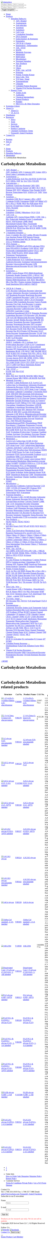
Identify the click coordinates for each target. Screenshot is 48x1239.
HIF (18, 181)
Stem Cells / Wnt (22, 77)
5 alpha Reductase (21, 383)
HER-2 (13, 181)
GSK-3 (20, 589)
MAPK (19, 50)
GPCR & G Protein (23, 43)
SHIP (8, 475)
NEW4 (8, 522)
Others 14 (10, 542)
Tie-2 (20, 582)
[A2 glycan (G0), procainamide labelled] (8, 745)
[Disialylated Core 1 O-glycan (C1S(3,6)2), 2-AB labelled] (8, 974)
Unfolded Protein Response (26, 86)
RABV (43, 190)
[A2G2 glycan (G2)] (8, 765)
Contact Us (10, 135)
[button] (18, 170)
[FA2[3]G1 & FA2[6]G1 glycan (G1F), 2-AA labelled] (8, 1045)
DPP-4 (8, 562)
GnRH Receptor (28, 309)
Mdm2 (41, 201)
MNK (25, 378)
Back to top (15, 1232)
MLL (8, 282)
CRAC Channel (12, 617)
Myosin (34, 239)
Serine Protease (12, 566)
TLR (28, 360)
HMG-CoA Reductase (24, 457)
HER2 (14, 578)
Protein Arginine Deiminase (29, 282)
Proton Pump (18, 632)
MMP (29, 416)
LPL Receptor (40, 315)
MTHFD (35, 416)
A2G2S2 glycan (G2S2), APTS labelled (29, 831)
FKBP (31, 201)
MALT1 (43, 526)
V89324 (18, 858)
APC (16, 217)
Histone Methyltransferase (16, 280)
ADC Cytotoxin (24, 172)
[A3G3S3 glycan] (8, 859)
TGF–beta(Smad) (35, 594)
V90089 (18, 702)
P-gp (36, 628)
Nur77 (26, 226)
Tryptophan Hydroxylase (20, 432)
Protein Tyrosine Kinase (25, 75)
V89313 (18, 997)
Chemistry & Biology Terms (22, 131)
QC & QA (15, 113)
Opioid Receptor (12, 327)
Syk (25, 181)
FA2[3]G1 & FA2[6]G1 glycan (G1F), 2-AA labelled (29, 1042)
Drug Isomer (25, 544)
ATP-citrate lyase (12, 445)
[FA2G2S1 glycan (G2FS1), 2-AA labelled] (8, 1124)
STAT (21, 371)
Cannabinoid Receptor (20, 297)
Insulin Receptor (30, 578)
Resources (10, 117)
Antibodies (20, 95)
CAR (22, 445)
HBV (34, 188)
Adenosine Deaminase (37, 385)
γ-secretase (42, 517)
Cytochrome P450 (40, 392)
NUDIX (15, 553)
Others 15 (18, 542)
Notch (40, 510)
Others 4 (37, 535)
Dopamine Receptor (22, 504)
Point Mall (15, 126)
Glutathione (10, 457)
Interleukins (10, 351)
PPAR (19, 228)
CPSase (9, 450)
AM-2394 (27, 946)
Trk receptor (27, 582)
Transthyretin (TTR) (20, 517)
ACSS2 (35, 441)
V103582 (19, 783)
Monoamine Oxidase (21, 510)
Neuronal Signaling (23, 61)
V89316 (18, 742)
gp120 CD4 (31, 533)
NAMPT (14, 463)
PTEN (20, 555)
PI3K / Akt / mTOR (23, 70)
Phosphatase (27, 421)
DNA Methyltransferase (33, 273)
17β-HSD (32, 436)
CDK (38, 217)
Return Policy (11, 1178)
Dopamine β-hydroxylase (32, 396)
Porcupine (35, 591)
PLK (14, 228)
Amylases (16, 434)
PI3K (40, 553)
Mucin (22, 365)
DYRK (9, 575)
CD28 (26, 344)
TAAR (39, 333)
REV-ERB (10, 430)
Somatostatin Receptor (27, 333)
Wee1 (20, 230)
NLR (8, 353)
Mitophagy (26, 212)
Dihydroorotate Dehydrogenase (31, 394)
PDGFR (9, 580)
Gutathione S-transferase (15, 407)
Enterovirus (10, 188)
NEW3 (27, 522)
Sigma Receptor (12, 333)
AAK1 (21, 497)
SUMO (9, 641)
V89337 (18, 831)
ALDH (26, 387)
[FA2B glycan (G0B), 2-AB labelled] (8, 1097)
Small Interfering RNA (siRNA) (18, 284)
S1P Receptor (32, 331)
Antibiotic (10, 185)
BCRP (26, 612)
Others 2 (23, 535)
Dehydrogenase (35, 450)
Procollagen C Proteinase (15, 425)
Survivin (9, 206)
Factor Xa (34, 401)
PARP (14, 253)
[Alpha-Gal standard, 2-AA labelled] (8, 924)
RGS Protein (22, 331)
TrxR (8, 432)
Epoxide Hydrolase (22, 401)
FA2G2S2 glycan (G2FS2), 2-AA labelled (29, 1149)
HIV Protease (38, 409)
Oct (24, 591)
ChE (7, 504)
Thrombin (41, 430)
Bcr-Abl (28, 179)
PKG (34, 329)
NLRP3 (13, 353)
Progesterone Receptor (15, 655)
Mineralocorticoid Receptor (16, 266)
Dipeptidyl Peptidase (14, 396)
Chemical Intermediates (25, 97)
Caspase (27, 199)
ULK (38, 212)
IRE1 (42, 646)
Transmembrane (22, 81)
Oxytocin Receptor (37, 327)
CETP (36, 448)
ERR (24, 652)
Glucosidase (10, 405)
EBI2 (15, 302)
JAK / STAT (21, 48)
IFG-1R (21, 578)
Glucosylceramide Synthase (30, 454)
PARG (8, 253)
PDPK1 (34, 553)
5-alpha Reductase (13, 179)
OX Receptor (24, 327)
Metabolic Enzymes (23, 52)
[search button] (17, 10)
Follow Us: (5, 1227)
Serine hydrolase (16, 472)
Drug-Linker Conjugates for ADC (19, 174)
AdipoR (21, 443)
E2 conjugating (28, 639)
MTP (32, 623)
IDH (15, 412)
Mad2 (30, 221)
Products (9, 16)
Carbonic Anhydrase (14, 448)
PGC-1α (23, 466)
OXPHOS (23, 463)
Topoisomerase (12, 230)
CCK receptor (40, 297)
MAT (33, 280)
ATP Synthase (11, 612)
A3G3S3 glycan (29, 858)
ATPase (20, 612)
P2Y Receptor (11, 329)
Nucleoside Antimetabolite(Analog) (19, 251)
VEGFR (35, 181)
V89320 (18, 764)
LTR (8, 318)
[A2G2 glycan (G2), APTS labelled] (8, 807)
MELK (42, 551)
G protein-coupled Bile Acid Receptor (23, 305)
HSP (14, 221)
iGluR (24, 619)
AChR (28, 441)
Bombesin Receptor (17, 295)
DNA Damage (21, 37)
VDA (29, 181)
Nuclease (24, 436)
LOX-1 (39, 533)
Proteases (19, 72)
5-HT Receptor (12, 291)
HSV (19, 190)
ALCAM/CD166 (12, 362)
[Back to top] (2, 1235)
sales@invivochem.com (10, 1194)
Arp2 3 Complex (12, 235)
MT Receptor (11, 601)
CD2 (27, 362)
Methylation (20, 57)
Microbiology (21, 59)
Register (9, 139)
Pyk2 (15, 580)
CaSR (31, 297)
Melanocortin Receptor (26, 318)
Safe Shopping (23, 1176)
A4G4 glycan (28, 902)
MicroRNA (40, 280)
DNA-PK (28, 551)
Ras (28, 203)
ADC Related (21, 21)
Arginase (29, 342)
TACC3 (9, 242)
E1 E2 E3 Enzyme (22, 398)
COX (14, 347)
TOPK (44, 228)
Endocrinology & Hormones (27, 39)
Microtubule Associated (15, 239)
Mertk (42, 578)
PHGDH (18, 421)
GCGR (31, 306)
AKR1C (9, 342)
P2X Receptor (18, 630)
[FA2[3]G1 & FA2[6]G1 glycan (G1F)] (8, 1022)
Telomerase (10, 255)
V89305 (18, 922)
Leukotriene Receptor (14, 315)
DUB (8, 639)
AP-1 (24, 342)
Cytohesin (10, 201)
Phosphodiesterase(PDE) (15, 423)
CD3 (37, 362)
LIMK (25, 221)
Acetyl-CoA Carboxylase (16, 441)
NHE (21, 628)
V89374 (18, 1149)
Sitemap (9, 1185)
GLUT (44, 454)
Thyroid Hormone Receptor (35, 655)
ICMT (8, 338)
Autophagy (20, 30)
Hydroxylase (11, 459)
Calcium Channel (31, 501)
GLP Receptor (17, 338)
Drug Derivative (36, 542)
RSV (25, 192)
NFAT (44, 351)
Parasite (37, 190)
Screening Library (13, 106)
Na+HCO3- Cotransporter (25, 625)
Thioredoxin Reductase (20, 475)
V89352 (18, 1122)
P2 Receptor (35, 513)
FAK (44, 179)
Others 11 (26, 540)
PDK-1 (28, 553)
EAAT (27, 617)
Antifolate (10, 217)
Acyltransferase (22, 385)
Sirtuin (31, 253)
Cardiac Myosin (32, 235)
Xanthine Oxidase (36, 477)
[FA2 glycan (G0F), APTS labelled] (8, 1000)
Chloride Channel (38, 614)
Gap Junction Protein (14, 237)
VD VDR (10, 657)
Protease (38, 566)
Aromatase (26, 262)
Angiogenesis (21, 23)
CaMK (41, 501)
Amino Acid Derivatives (15, 531)
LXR (16, 414)
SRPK (38, 228)
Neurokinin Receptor (21, 322)
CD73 (8, 365)
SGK (43, 472)
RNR (26, 253)
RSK (43, 378)
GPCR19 (38, 309)
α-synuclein (32, 517)
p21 (31, 226)
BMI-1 (33, 217)
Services (14, 124)
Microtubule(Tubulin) (14, 224)
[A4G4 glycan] (7, 902)
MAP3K (22, 376)
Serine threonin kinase (32, 472)
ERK (8, 376)
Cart (8, 144)
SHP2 (34, 580)
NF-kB (18, 66)
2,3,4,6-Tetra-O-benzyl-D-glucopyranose (29, 718)
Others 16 (26, 542)
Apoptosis (20, 28)
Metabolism (20, 54)
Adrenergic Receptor (33, 259)
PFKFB (9, 228)
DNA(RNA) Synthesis (19, 248)
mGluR (16, 320)
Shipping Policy (35, 1176)
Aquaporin (43, 610)
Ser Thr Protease (30, 430)
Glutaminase (31, 562)
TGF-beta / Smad (22, 79)
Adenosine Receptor (26, 291)
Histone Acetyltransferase (16, 277)
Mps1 (25, 224)
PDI (12, 421)
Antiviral (29, 486)
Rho (27, 228)
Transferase (17, 477)
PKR (15, 356)
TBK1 (41, 358)
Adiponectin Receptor (14, 387)
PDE (8, 466)
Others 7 (18, 537)
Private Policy (27, 1183)
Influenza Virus (27, 190)
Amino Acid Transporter (32, 608)
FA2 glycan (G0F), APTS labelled (28, 997)
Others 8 (25, 537)
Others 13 (42, 540)
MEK (35, 376)
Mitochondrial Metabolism (16, 416)
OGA (33, 212)
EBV (38, 185)
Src (22, 181)
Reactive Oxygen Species (31, 427)
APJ (7, 295)
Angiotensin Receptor (37, 293)
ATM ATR (19, 551)
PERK (19, 203)
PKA (29, 591)
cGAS (32, 344)
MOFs (16, 546)
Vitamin (26, 477)
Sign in (8, 142)
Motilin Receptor (26, 320)
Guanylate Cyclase (22, 311)
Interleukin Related (33, 365)
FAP (18, 365)
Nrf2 (30, 353)
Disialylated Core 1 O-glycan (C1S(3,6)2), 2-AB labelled (29, 971)
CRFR (26, 300)
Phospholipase (31, 423)
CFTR (28, 614)
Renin (44, 427)
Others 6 (10, 537)
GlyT (8, 619)
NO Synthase (22, 353)
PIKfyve (9, 555)
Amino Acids (21, 93)
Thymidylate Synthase (21, 206)
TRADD (14, 208)
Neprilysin (39, 418)
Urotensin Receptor (21, 335)
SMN (36, 253)
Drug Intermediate (13, 544)
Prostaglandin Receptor (26, 356)
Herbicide (41, 436)
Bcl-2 (21, 199)
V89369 (18, 1067)
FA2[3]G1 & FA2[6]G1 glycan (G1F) (28, 1020)
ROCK (32, 228)
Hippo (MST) (17, 591)
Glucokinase (41, 403)
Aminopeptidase (12, 389)
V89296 (18, 1042)
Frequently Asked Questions (22, 133)
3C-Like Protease (12, 560)
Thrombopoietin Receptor (16, 360)
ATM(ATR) (10, 246)
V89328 (18, 1020)
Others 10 (15, 535)
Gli (30, 188)
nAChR (15, 628)
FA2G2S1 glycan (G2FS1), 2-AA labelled (29, 1122)
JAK (28, 280)
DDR (20, 573)
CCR (8, 300)
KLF (16, 376)
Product (9, 1237)
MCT (28, 634)
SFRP (41, 591)
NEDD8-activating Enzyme (23, 418)
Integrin (30, 237)
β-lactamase (25, 492)
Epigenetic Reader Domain (16, 275)
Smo (7, 594)
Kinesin (19, 221)
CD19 (22, 362)
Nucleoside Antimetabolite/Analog (21, 225)
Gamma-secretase (18, 562)
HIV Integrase (27, 409)
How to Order (11, 1176)
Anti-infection (21, 25)
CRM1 (21, 617)
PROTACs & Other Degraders (28, 104)
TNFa (8, 208)
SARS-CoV (32, 192)
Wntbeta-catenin (19, 242)
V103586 (19, 1095)
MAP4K (29, 376)
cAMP (8, 297)
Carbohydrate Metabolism (34, 445)
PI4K (44, 553)
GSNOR (37, 405)
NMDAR (34, 510)
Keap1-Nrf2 (18, 526)
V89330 (18, 805)
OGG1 (36, 251)
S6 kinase (27, 555)
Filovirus (18, 188)
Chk (42, 217)
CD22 (33, 360)
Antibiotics (17, 342)
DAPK (17, 201)
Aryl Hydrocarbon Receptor (21, 343)
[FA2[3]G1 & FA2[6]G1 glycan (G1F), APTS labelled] (8, 1071)
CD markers (20, 614)
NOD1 (32, 526)
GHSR (37, 306)
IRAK (18, 351)
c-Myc (32, 199)
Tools (13, 122)
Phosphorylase (23, 468)
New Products (21, 63)
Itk (39, 578)
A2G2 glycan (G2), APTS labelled (28, 805)
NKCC (26, 628)
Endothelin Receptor (26, 302)
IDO (19, 412)
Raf (39, 378)
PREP (39, 423)
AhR (27, 443)
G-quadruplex (37, 219)
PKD (24, 203)
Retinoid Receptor (31, 470)
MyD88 (38, 351)
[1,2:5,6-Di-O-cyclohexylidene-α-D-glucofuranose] (8, 705)
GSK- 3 (35, 551)
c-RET (38, 199)
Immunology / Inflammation (27, 45)
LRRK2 (18, 212)
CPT (14, 450)
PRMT (42, 468)
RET (19, 580)
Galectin (25, 347)
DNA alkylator (34, 246)
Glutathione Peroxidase (25, 405)
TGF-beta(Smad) (34, 601)
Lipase (26, 459)
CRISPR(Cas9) (22, 246)
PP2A (15, 555)
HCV (38, 188)
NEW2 (21, 522)
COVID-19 (15, 488)
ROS (41, 203)
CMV (33, 185)
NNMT (9, 481)
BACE (31, 499)
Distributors (10, 115)
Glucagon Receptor (13, 309)
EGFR (39, 179)
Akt (7, 551)
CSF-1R (14, 573)
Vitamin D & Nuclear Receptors (28, 88)
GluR (15, 508)
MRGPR (36, 320)
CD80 (13, 365)
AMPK (9, 273)
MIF (33, 351)
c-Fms (37, 571)
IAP (36, 201)
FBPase (24, 403)
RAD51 (20, 253)
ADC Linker (36, 172)
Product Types (16, 90)
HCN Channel (16, 619)
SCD (22, 430)
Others (18, 68)
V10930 (18, 946)
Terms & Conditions (14, 1183)
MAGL (21, 414)
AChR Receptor (30, 497)
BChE (36, 499)
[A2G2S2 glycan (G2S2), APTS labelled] (8, 834)
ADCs (44, 172)
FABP (14, 452)
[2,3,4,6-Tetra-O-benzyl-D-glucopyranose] (8, 720)
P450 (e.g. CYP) (33, 463)
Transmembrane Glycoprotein (17, 367)
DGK (8, 394)
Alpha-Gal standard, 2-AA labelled (29, 922)
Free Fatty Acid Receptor (23, 304)
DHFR (44, 450)
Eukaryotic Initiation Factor (20, 219)
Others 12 (34, 540)
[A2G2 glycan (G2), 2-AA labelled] (8, 785)
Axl (11, 571)
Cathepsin (19, 392)
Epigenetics (20, 41)
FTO (29, 403)
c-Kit (42, 571)
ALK (23, 179)
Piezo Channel (30, 630)
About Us (10, 108)
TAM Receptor (12, 582)
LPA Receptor (28, 315)
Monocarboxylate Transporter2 (18, 623)
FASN (17, 403)
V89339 (18, 902)
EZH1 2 (30, 275)
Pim (12, 282)
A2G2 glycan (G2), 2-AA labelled (28, 783)
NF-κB (26, 526)
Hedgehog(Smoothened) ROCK (18, 313)
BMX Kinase (26, 571)
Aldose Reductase (36, 387)
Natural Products (22, 99)
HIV (14, 190)
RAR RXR (16, 427)
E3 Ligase (38, 639)
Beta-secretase (18, 501)
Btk (33, 571)
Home (8, 14)
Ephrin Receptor (24, 575)
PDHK (21, 553)
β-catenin (27, 596)
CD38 (41, 362)
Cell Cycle (20, 32)
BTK (34, 179)
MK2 (21, 378)
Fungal (25, 188)
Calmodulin (10, 614)
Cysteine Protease (39, 560)
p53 (45, 201)
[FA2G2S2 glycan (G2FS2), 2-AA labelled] (8, 1152)
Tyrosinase (34, 432)
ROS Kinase (27, 580)
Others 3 (30, 535)
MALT (28, 351)
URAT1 (16, 634)
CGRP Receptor (16, 300)
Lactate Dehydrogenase (31, 412)
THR (36, 266)
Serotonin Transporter (21, 515)
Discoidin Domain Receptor (33, 573)
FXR (34, 403)
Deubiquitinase (12, 646)
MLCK (28, 239)
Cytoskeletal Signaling (24, 34)
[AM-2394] (6, 946)
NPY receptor (36, 324)
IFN (15, 349)
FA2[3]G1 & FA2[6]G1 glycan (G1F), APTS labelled (28, 1067)
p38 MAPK (33, 378)
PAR (25, 329)
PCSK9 (44, 463)
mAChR (13, 318)
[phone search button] (25, 7)
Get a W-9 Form (39, 1183)
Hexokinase (30, 407)
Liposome (10, 414)
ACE (23, 259)
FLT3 (8, 181)
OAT (32, 628)
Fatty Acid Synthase (33, 452)
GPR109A (10, 311)
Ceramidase (27, 392)
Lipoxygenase (35, 459)
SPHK (29, 358)
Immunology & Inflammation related (31, 349)
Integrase (21, 490)
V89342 (18, 882)
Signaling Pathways (18, 19)
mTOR (8, 553)
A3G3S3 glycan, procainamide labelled (29, 881)
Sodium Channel (35, 632)
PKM (31, 468)
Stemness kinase (21, 594)
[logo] (6, 2)
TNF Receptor (36, 206)
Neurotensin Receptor (21, 324)
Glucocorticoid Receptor (22, 264)
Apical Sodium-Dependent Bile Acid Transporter (26, 609)
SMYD (34, 284)
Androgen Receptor (13, 262)
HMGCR (9, 412)
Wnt (33, 596)
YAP (21, 596)
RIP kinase (34, 203)
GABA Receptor (21, 506)
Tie (41, 582)
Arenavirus (18, 185)
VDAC (22, 634)
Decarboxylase (22, 450)
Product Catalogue (18, 128)
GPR (35, 264)
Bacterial (26, 185)
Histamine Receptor (39, 313)
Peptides (19, 102)
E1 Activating (16, 639)
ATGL (21, 389)
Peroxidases (14, 466)
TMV (40, 192)
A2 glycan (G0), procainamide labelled (29, 742)
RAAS (30, 266)
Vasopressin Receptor (37, 335)
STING (36, 358)
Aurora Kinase (24, 217)
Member (20, 1237)
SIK (25, 358)
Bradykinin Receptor (34, 295)
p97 (41, 251)
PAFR (19, 329)
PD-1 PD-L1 (11, 203)
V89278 (18, 718)
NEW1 (14, 522)
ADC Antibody (12, 172)
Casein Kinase (28, 448)
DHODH (14, 394)
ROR (17, 430)
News (13, 119)
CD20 (32, 362)
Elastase (33, 398)
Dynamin (43, 235)
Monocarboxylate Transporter (26, 621)
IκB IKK (9, 526)
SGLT (40, 331)
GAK (31, 248)
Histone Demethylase (34, 277)
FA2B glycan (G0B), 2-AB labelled (28, 1094)
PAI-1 (8, 421)
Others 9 (32, 537)
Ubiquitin (19, 84)
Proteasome (30, 425)
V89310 (18, 971)
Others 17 (35, 544)
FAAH (8, 452)
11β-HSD (9, 383)
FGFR (38, 575)
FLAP (19, 347)
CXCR (32, 300)
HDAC (9, 221)
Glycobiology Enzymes (30, 434)
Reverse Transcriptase (14, 192)
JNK (12, 376)
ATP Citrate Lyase (31, 389)
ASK (16, 199)
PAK (35, 226)
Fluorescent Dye (20, 533)
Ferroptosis (24, 201)
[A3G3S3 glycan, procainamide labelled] (8, 885)
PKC (16, 282)
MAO (43, 459)
